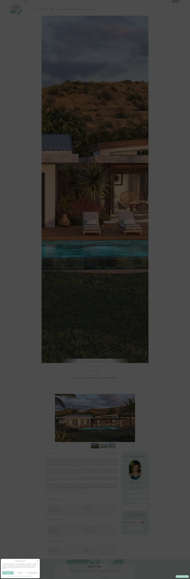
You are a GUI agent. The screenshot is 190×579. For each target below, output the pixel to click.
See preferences (32, 573)
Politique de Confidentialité (26, 576)
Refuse (20, 573)
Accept (8, 573)
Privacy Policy (17, 576)
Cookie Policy (11, 576)
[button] (37, 561)
